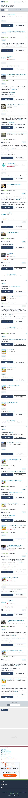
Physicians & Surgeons (11, 527)
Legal (17, 793)
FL (4, 5)
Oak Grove (11, 244)
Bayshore (14, 65)
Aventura (10, 359)
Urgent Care (9, 107)
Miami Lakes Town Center (14, 638)
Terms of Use (12, 793)
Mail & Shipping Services (17, 16)
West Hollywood (20, 589)
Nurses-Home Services (11, 680)
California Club (12, 286)
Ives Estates (17, 286)
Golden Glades (11, 411)
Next (18, 704)
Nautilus (10, 65)
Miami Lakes (22, 638)
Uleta (10, 265)
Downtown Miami (12, 339)
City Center (11, 314)
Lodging (11, 369)
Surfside (7, 5)
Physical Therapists (21, 76)
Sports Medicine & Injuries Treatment (9, 758)
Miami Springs (19, 492)
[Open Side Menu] (26, 2)
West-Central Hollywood (20, 694)
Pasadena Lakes (12, 515)
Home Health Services (16, 32)
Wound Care (9, 32)
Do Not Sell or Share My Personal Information (17, 791)
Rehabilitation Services (6, 751)
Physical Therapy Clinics (12, 76)
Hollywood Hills (12, 694)
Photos (3, 40)
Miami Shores (11, 122)
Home (2, 5)
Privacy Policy (4, 791)
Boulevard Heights (12, 589)
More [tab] (2, 787)
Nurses (23, 165)
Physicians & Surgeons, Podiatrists (14, 444)
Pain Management (20, 527)
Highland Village (12, 92)
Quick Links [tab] (4, 784)
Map (6, 9)
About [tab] (2, 781)
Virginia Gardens (12, 492)
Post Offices (9, 16)
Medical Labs (9, 57)
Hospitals (12, 403)
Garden (18, 65)
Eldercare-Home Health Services (13, 461)
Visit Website (21, 25)
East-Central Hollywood (13, 471)
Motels (8, 369)
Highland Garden (22, 471)
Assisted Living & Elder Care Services (14, 165)
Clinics (8, 387)
